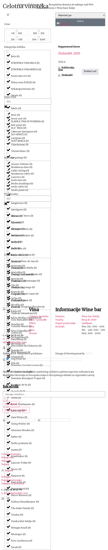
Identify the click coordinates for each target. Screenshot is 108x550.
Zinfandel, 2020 (69, 53)
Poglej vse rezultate (16, 410)
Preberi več (90, 71)
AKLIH (88, 353)
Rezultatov (11, 404)
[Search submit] (5, 400)
